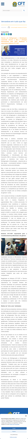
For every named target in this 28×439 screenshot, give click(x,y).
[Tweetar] (4, 34)
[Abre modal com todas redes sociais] (11, 34)
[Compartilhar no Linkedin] (9, 34)
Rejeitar (14, 431)
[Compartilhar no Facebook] (2, 34)
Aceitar (14, 428)
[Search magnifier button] (24, 11)
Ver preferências (14, 434)
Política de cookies (13, 437)
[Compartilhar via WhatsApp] (6, 34)
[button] (26, 416)
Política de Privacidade (14, 424)
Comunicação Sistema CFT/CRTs (19, 27)
